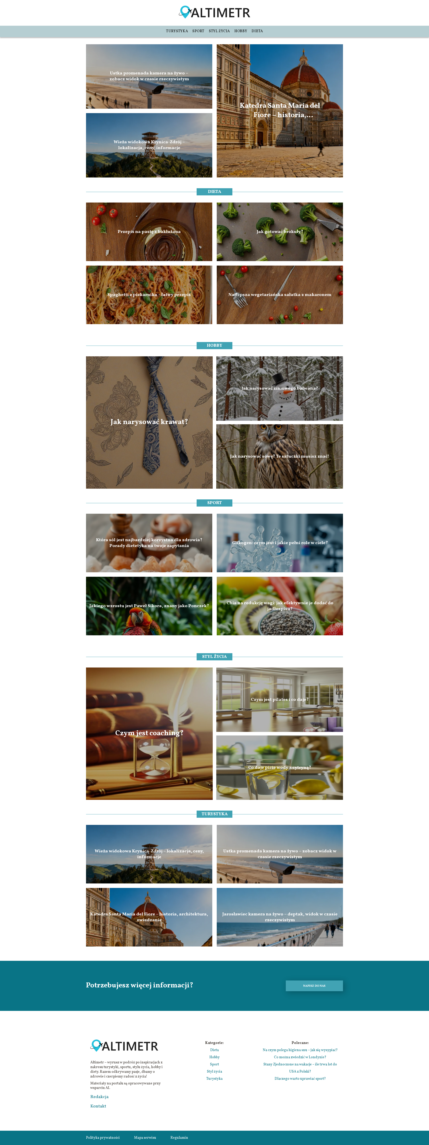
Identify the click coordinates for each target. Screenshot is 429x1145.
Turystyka (177, 31)
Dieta (257, 31)
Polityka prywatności (103, 1137)
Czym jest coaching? (149, 733)
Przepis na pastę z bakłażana (149, 232)
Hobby (240, 31)
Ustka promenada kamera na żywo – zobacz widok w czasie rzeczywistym (149, 76)
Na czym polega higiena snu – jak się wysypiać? (300, 1050)
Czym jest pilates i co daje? (280, 700)
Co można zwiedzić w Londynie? (300, 1057)
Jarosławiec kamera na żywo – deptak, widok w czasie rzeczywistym (280, 917)
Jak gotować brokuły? (280, 232)
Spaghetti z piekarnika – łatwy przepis (149, 295)
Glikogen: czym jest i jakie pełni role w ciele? (280, 543)
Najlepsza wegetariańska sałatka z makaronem (279, 295)
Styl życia (219, 31)
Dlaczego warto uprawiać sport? (300, 1078)
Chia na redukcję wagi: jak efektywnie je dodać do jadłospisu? (280, 606)
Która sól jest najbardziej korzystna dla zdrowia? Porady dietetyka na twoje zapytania (149, 543)
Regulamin (179, 1137)
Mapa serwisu (145, 1137)
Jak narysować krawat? (149, 422)
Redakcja (99, 1097)
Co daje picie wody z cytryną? (279, 768)
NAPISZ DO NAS (314, 986)
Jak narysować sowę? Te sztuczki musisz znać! (279, 456)
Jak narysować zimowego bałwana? (280, 388)
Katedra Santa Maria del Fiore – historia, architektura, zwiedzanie (280, 110)
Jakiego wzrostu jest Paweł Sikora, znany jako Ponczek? (149, 606)
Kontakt (98, 1106)
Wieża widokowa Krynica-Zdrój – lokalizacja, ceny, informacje (149, 145)
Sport (198, 31)
